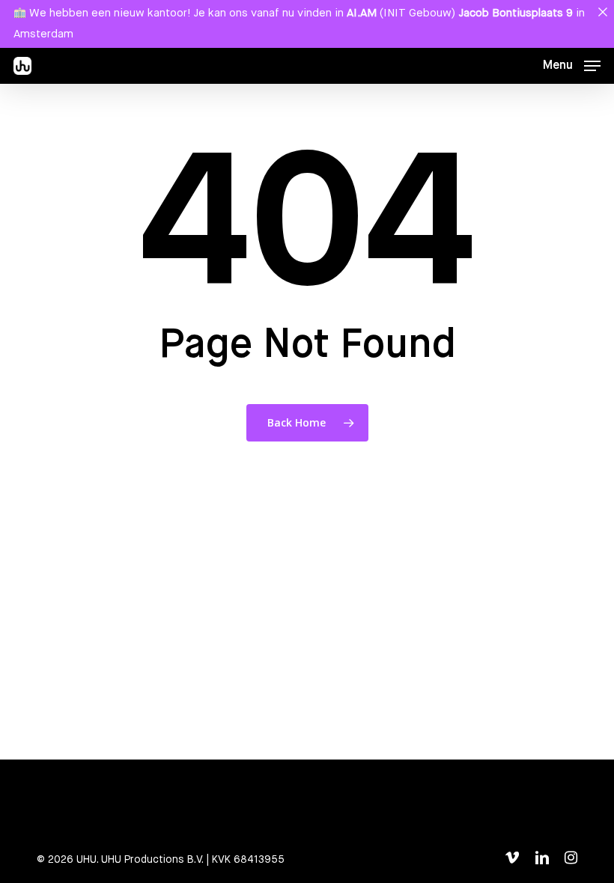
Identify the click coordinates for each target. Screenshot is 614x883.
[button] (572, 66)
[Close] (602, 11)
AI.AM (362, 13)
